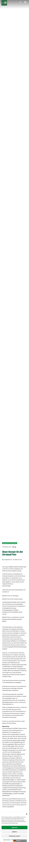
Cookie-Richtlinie (6, 839)
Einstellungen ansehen (14, 836)
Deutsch (18, 840)
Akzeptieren (14, 827)
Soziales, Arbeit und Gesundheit (9, 543)
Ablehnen (14, 832)
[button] (26, 814)
